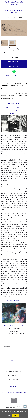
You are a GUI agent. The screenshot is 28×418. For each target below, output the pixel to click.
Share (25, 38)
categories (14, 386)
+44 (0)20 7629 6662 (14, 75)
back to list (5, 7)
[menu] (1, 1)
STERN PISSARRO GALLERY (14, 367)
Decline (9, 415)
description (5, 80)
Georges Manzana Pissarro (14, 326)
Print (3, 38)
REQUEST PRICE (14, 66)
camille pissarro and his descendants (14, 393)
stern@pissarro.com (15, 381)
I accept (15, 415)
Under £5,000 (18, 4)
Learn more (20, 412)
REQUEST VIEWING (14, 62)
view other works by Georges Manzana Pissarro (14, 102)
